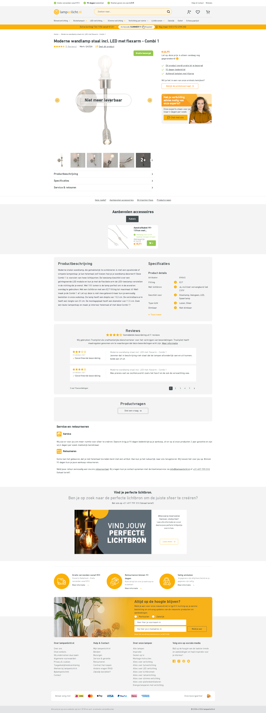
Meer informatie (170, 343)
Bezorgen (97, 655)
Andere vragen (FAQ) (102, 669)
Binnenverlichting (61, 21)
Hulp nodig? (100, 200)
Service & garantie (101, 659)
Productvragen (164, 200)
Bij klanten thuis (145, 200)
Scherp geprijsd (192, 21)
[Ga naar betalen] (151, 160)
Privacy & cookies (62, 662)
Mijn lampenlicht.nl (101, 649)
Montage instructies (142, 659)
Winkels (209, 3)
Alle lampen (138, 649)
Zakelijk (171, 21)
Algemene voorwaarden (65, 659)
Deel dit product (106, 47)
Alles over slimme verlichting (146, 679)
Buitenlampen (79, 21)
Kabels (132, 219)
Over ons (58, 649)
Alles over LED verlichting (145, 669)
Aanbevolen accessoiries (122, 200)
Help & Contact (198, 3)
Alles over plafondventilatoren (147, 682)
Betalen (96, 652)
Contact (57, 675)
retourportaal (102, 469)
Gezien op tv (138, 655)
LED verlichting (96, 21)
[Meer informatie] (157, 27)
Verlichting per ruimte (137, 21)
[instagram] (178, 661)
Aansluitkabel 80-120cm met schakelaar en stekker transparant (144, 229)
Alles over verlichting (143, 662)
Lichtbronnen (157, 21)
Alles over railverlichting (144, 675)
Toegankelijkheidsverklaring (67, 665)
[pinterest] (183, 661)
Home (56, 34)
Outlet (180, 21)
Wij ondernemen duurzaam (66, 655)
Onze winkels (60, 652)
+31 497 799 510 (201, 469)
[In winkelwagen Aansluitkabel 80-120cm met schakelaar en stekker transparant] (151, 243)
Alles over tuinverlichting (144, 665)
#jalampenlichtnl (61, 672)
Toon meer (156, 315)
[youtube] (188, 661)
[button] (133, 27)
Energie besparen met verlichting (148, 685)
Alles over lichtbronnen (144, 672)
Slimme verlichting (115, 21)
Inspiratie (137, 652)
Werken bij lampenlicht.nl (65, 669)
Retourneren (99, 662)
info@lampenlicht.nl (180, 469)
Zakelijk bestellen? (102, 672)
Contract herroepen (102, 665)
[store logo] (68, 12)
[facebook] (174, 661)
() (71, 47)
